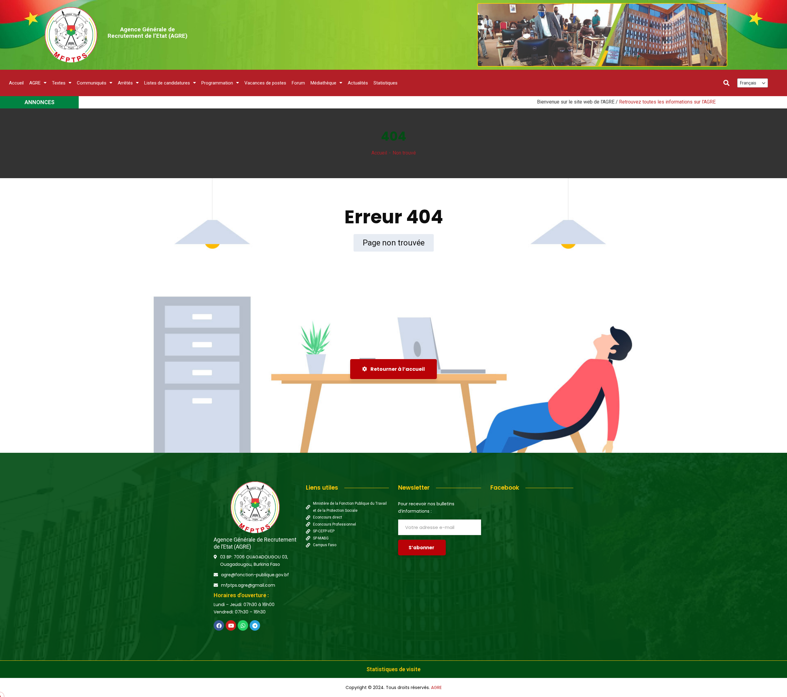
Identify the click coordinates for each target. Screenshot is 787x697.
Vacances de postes (265, 83)
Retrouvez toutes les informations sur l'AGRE (629, 102)
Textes (58, 83)
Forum (298, 83)
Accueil (16, 83)
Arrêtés (125, 83)
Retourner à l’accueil (397, 369)
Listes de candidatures (167, 83)
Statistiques (385, 83)
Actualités (358, 83)
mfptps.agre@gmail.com (248, 585)
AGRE (35, 83)
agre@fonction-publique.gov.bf (255, 575)
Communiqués (91, 83)
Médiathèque (323, 83)
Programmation (217, 83)
